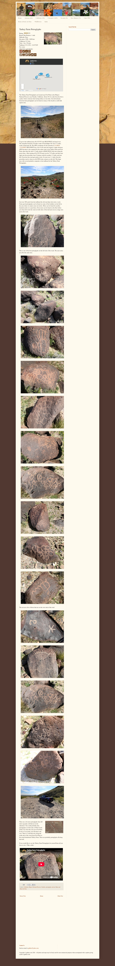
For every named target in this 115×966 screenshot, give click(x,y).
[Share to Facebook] (33, 885)
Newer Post (23, 896)
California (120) (40, 18)
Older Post (60, 896)
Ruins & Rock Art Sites (25, 22)
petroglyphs (48, 887)
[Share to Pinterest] (35, 885)
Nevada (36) (64, 18)
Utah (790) (87, 18)
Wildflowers (38, 22)
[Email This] (28, 885)
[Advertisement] (82, 44)
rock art (53, 887)
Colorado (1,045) (53, 18)
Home (20, 18)
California (26, 887)
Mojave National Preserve (35, 887)
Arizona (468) (29, 18)
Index (46, 22)
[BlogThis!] (29, 885)
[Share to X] (31, 885)
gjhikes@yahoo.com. (33, 948)
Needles (43, 887)
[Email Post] (23, 884)
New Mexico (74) (76, 18)
